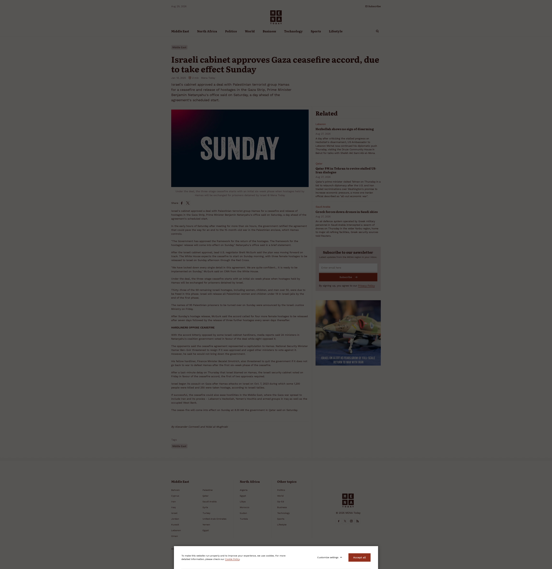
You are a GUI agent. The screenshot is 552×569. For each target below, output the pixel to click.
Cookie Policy (232, 559)
